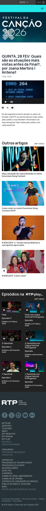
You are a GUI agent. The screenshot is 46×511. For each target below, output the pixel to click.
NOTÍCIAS (6, 423)
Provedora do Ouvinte (13, 465)
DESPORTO (7, 426)
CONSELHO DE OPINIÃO (12, 479)
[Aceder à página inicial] (23, 27)
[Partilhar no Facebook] (3, 107)
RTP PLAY (6, 439)
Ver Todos (39, 143)
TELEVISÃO (7, 428)
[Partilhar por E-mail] (12, 107)
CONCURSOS (7, 449)
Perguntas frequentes (13, 452)
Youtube (25, 415)
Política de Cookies (29, 499)
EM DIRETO (7, 442)
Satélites (6, 471)
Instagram (18, 415)
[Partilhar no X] (8, 107)
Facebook (5, 415)
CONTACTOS (7, 460)
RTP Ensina (7, 436)
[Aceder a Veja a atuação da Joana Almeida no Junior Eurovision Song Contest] (23, 158)
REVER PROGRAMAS (11, 444)
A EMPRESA (7, 473)
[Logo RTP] (14, 402)
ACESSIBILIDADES (10, 468)
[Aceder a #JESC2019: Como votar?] (23, 261)
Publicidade (17, 501)
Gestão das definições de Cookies (19, 489)
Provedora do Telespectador (17, 463)
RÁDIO (4, 431)
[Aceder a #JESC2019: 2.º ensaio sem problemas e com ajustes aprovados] (23, 227)
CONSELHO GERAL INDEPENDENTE (17, 476)
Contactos (7, 455)
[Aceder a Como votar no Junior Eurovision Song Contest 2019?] (23, 193)
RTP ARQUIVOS (8, 434)
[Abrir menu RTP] (23, 2)
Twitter (12, 415)
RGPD (4, 487)
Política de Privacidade (11, 499)
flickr (32, 415)
